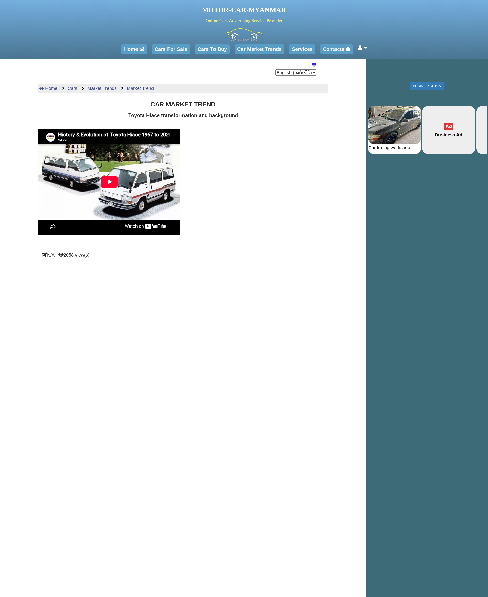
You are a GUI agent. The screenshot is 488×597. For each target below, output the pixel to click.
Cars (71, 88)
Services (302, 49)
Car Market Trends (259, 49)
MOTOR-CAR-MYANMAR (244, 10)
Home (132, 49)
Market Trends (101, 88)
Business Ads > (427, 86)
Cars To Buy (212, 49)
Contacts (334, 49)
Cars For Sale (171, 49)
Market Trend (140, 88)
